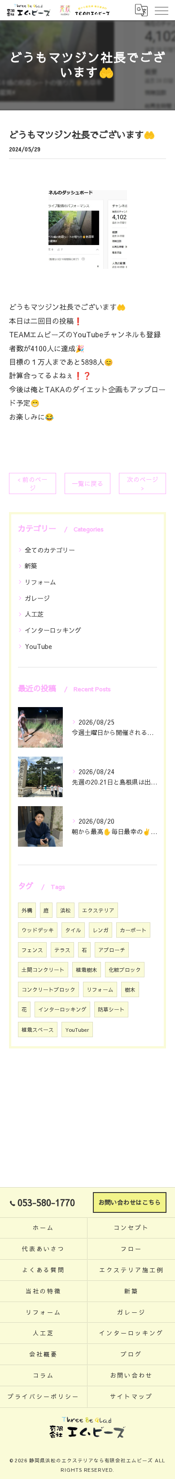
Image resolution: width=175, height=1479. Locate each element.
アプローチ (111, 949)
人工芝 (34, 613)
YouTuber (77, 1029)
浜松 (65, 910)
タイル (73, 930)
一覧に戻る (87, 483)
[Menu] (161, 10)
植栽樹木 (86, 969)
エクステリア (98, 910)
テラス (62, 949)
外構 (27, 910)
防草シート (111, 1009)
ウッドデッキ (38, 930)
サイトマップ (131, 1396)
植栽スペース (38, 1029)
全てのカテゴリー (50, 549)
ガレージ (37, 598)
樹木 (130, 989)
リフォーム (40, 581)
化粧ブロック (125, 969)
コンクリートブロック (48, 989)
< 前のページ (33, 483)
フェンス (32, 949)
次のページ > (142, 483)
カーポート (133, 930)
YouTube (38, 646)
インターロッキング (53, 630)
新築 (31, 565)
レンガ (100, 930)
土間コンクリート (43, 969)
